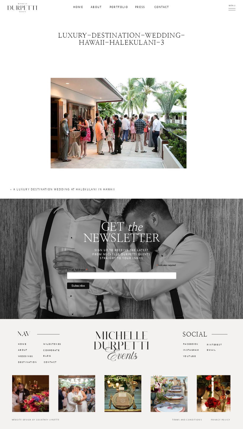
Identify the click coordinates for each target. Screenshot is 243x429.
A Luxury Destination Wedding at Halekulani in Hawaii (64, 189)
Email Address (77, 269)
